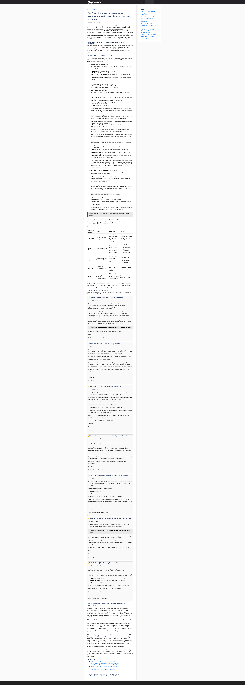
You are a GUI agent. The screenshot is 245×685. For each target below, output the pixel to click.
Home (123, 2)
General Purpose (140, 2)
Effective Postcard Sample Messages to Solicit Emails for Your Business (104, 674)
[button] (156, 2)
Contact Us (149, 683)
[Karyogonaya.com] (94, 2)
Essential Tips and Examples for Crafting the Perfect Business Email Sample (149, 13)
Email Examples (130, 2)
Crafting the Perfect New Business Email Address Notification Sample (103, 675)
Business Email (149, 2)
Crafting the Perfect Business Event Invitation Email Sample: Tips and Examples (148, 25)
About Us (144, 683)
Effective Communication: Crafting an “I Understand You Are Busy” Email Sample (148, 30)
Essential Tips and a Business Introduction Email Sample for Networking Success (148, 36)
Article (139, 683)
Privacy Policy (157, 683)
